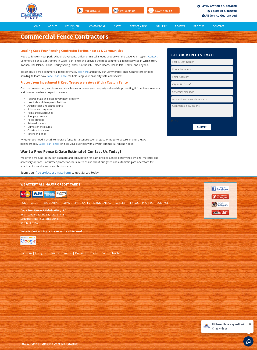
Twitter (54, 253)
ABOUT (52, 26)
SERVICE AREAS (139, 28)
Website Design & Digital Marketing (41, 231)
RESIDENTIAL (73, 28)
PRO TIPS (198, 26)
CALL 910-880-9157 (164, 10)
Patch (105, 253)
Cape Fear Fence (57, 76)
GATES (118, 26)
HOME (36, 26)
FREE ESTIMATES (92, 10)
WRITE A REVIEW (127, 10)
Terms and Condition (52, 343)
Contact (153, 56)
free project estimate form (53, 172)
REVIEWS (180, 26)
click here (83, 71)
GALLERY (161, 26)
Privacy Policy (28, 343)
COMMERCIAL (97, 26)
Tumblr (94, 253)
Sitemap (73, 343)
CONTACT (218, 26)
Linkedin (67, 253)
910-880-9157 (29, 223)
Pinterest (80, 253)
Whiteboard (75, 231)
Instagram (41, 253)
